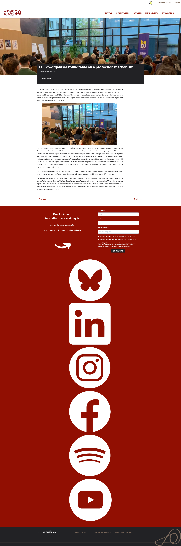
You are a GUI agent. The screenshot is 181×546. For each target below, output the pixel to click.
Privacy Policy (81, 532)
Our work (136, 13)
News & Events (151, 13)
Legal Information (105, 532)
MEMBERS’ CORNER (164, 2)
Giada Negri (46, 79)
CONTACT (176, 2)
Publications (168, 13)
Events (52, 72)
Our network (122, 13)
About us (108, 13)
